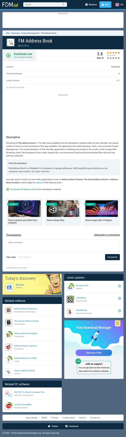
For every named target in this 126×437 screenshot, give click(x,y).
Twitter (54, 426)
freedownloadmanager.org (28, 433)
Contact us (95, 417)
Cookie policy (69, 417)
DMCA (44, 417)
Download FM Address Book (23, 189)
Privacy (55, 417)
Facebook (73, 426)
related (39, 182)
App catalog (31, 417)
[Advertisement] (63, 20)
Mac (8, 33)
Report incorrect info (16, 87)
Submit (82, 417)
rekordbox (81, 298)
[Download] (119, 285)
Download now (23, 54)
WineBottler (81, 310)
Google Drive (82, 285)
